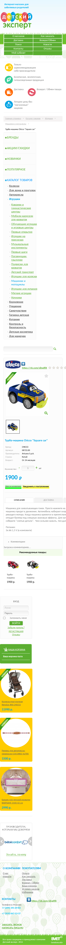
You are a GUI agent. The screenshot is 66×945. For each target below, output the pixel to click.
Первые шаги (19, 252)
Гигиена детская (19, 315)
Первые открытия (21, 232)
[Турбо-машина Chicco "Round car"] (33, 564)
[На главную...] (16, 28)
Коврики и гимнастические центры (21, 208)
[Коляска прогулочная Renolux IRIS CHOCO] (16, 684)
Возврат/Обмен (48, 40)
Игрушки (49, 119)
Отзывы (48, 49)
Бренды (12, 137)
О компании (11, 868)
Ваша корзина (29, 886)
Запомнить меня (18, 618)
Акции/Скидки (18, 148)
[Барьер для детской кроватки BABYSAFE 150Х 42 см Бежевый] (16, 782)
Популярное (16, 169)
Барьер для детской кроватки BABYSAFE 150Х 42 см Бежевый (16, 803)
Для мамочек (17, 336)
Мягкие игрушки (21, 293)
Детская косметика (21, 332)
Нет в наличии (13, 486)
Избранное (27, 892)
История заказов (30, 889)
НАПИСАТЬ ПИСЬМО (12, 928)
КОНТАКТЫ (8, 899)
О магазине (18, 36)
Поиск (18, 44)
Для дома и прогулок (22, 190)
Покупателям (31, 868)
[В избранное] (46, 376)
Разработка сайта (56, 942)
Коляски (14, 186)
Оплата (25, 873)
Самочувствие (17, 310)
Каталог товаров (33, 119)
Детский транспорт (22, 272)
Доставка (18, 40)
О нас (5, 873)
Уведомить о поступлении (36, 487)
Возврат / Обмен (30, 883)
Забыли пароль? (16, 627)
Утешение (15, 306)
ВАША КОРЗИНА (16, 649)
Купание (14, 319)
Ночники (16, 297)
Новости (47, 44)
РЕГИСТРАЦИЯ (16, 631)
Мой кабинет (18, 53)
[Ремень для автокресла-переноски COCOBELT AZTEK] (16, 733)
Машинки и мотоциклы (15, 124)
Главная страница (13, 119)
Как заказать (47, 36)
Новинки (14, 159)
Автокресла (16, 195)
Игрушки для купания (24, 289)
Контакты (18, 49)
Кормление (16, 302)
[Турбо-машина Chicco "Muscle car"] (13, 564)
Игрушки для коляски (24, 276)
